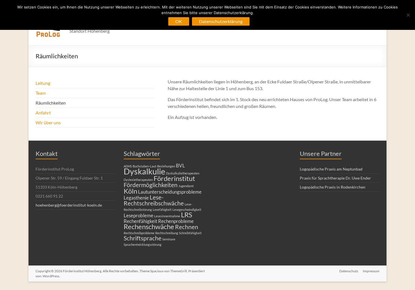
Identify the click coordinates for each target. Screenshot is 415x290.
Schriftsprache (142, 238)
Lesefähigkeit (162, 209)
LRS (186, 215)
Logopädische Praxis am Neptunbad (331, 169)
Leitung (43, 83)
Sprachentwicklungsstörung (142, 244)
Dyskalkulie (144, 171)
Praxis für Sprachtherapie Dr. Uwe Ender (335, 178)
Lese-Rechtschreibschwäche (154, 200)
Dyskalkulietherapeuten (182, 173)
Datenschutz (348, 271)
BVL (180, 166)
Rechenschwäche (149, 226)
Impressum (371, 271)
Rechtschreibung (166, 233)
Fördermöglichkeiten (151, 184)
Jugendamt (186, 186)
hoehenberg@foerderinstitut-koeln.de (69, 205)
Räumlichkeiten (51, 102)
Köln (130, 191)
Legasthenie (136, 198)
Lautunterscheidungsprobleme (170, 192)
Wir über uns (48, 122)
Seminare (168, 239)
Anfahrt (43, 112)
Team (41, 93)
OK (178, 21)
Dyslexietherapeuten (138, 179)
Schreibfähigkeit (190, 233)
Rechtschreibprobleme (139, 233)
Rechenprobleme (176, 221)
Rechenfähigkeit (140, 221)
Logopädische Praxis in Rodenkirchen (332, 187)
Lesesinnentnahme (167, 216)
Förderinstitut (174, 178)
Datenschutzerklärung (221, 21)
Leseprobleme (138, 215)
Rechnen (186, 226)
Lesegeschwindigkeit (186, 209)
